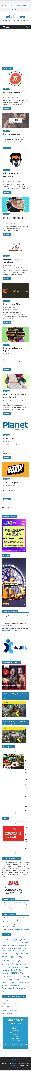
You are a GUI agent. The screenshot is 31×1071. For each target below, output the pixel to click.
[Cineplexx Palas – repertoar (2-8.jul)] (13, 833)
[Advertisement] (15, 50)
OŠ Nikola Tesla (8, 181)
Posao (9, 97)
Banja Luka (11, 939)
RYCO (7, 970)
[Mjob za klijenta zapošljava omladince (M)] (15, 381)
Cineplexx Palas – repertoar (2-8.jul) (26, 838)
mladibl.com (15, 16)
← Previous (5, 507)
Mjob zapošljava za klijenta (15, 217)
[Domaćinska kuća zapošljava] (15, 246)
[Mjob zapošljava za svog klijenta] (15, 334)
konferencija (19, 950)
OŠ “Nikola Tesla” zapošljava (11, 174)
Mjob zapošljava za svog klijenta (14, 349)
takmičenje (19, 977)
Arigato (6, 97)
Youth (7, 985)
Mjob (6, 223)
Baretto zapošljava (11, 134)
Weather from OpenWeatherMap (15, 1048)
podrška (24, 957)
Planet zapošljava (11, 438)
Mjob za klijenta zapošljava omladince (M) (15, 395)
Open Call (16, 957)
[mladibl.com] (4, 27)
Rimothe (9, 309)
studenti (8, 976)
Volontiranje (18, 982)
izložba (23, 948)
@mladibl (8, 1006)
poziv (18, 961)
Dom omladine (21, 943)
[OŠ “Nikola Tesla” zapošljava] (15, 160)
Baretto (18, 137)
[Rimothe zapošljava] (15, 290)
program (7, 964)
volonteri (10, 982)
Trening (15, 980)
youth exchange (15, 985)
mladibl (13, 95)
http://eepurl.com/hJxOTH (22, 929)
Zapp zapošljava (10, 482)
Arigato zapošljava (11, 92)
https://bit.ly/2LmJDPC (11, 630)
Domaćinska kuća (8, 267)
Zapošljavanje (7, 88)
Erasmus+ (5, 945)
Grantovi (16, 948)
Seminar (23, 970)
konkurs (6, 954)
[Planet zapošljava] (15, 425)
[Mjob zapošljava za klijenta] (15, 204)
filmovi (19, 945)
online (7, 956)
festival (12, 945)
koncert (11, 950)
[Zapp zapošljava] (15, 469)
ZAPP (15, 488)
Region (8, 967)
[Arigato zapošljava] (15, 78)
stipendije (17, 973)
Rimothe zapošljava (12, 304)
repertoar (16, 967)
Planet (6, 444)
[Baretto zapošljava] (15, 120)
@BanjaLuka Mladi (12, 1010)
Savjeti (15, 970)
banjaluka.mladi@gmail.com (9, 909)
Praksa (24, 961)
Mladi (17, 953)
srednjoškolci (6, 973)
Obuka (25, 954)
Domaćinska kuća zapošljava (11, 261)
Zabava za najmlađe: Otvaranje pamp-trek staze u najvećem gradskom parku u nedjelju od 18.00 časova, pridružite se (26, 791)
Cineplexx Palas (10, 943)
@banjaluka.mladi (12, 1000)
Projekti (16, 964)
